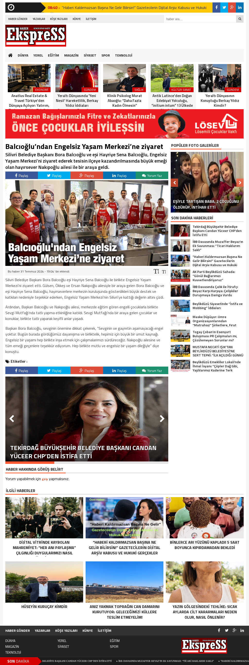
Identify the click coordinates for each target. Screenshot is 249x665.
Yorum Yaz (154, 175)
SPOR (105, 55)
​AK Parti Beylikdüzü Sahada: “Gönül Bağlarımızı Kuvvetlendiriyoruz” (116, 8)
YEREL (38, 55)
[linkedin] (240, 7)
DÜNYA (23, 55)
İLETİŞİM (91, 19)
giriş (45, 479)
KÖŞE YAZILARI (59, 19)
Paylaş (23, 175)
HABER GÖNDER (17, 19)
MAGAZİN (71, 55)
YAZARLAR (39, 19)
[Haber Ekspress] (35, 36)
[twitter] (224, 7)
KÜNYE (77, 19)
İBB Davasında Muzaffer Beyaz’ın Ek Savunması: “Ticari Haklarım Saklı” (127, 661)
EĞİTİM (53, 55)
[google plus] (232, 7)
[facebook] (216, 7)
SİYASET (90, 55)
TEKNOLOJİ (123, 55)
